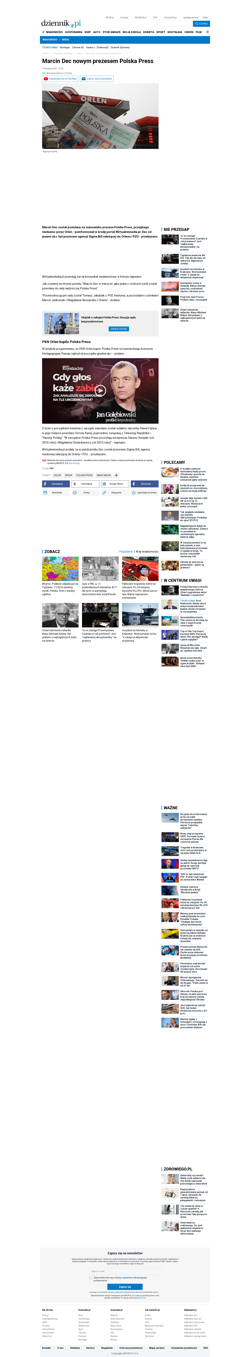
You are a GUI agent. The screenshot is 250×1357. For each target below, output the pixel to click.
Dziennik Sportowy (120, 47)
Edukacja (115, 1322)
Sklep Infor (47, 1336)
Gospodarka (83, 1322)
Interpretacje (48, 1333)
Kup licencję (74, 463)
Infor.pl (45, 1315)
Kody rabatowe (117, 1319)
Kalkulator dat (190, 1315)
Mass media (104, 475)
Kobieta (114, 1315)
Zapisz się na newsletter (99, 78)
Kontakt (46, 1348)
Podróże (82, 1336)
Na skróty (47, 1310)
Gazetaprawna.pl (50, 1319)
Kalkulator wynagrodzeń (195, 1336)
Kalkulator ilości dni (193, 1319)
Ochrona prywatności (131, 1348)
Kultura (114, 1339)
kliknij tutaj (141, 1298)
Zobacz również (119, 328)
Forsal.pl (46, 1326)
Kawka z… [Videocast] (97, 47)
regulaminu (127, 1277)
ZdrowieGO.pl (170, 17)
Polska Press (84, 475)
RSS (206, 1348)
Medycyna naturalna (154, 1326)
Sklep (205, 17)
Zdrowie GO (78, 47)
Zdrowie (82, 1333)
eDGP (44, 1322)
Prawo (148, 1315)
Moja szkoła (116, 1326)
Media (65, 39)
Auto (80, 1315)
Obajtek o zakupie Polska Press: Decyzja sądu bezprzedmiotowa (108, 319)
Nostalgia (65, 47)
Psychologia (150, 1333)
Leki (147, 1322)
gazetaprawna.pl (190, 17)
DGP (155, 17)
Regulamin (107, 1348)
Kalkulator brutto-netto (194, 1333)
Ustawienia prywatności (184, 1348)
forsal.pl (124, 17)
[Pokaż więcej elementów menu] (207, 32)
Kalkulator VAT (191, 1326)
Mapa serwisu (156, 1348)
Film (112, 1333)
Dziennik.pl (84, 1310)
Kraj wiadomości (147, 551)
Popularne (126, 551)
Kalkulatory (190, 1310)
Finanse (148, 1319)
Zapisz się (125, 1286)
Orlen (57, 475)
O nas (60, 1348)
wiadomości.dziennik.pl (63, 53)
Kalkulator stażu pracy (194, 1322)
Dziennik (45, 53)
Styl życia (149, 1336)
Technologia (84, 1319)
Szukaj (203, 23)
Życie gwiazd (116, 1329)
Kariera (90, 1348)
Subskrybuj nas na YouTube (63, 78)
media (68, 475)
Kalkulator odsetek (192, 1329)
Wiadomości (50, 39)
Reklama (75, 1348)
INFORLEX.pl (140, 17)
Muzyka (114, 1336)
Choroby (149, 1329)
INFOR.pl (110, 17)
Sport (80, 1329)
